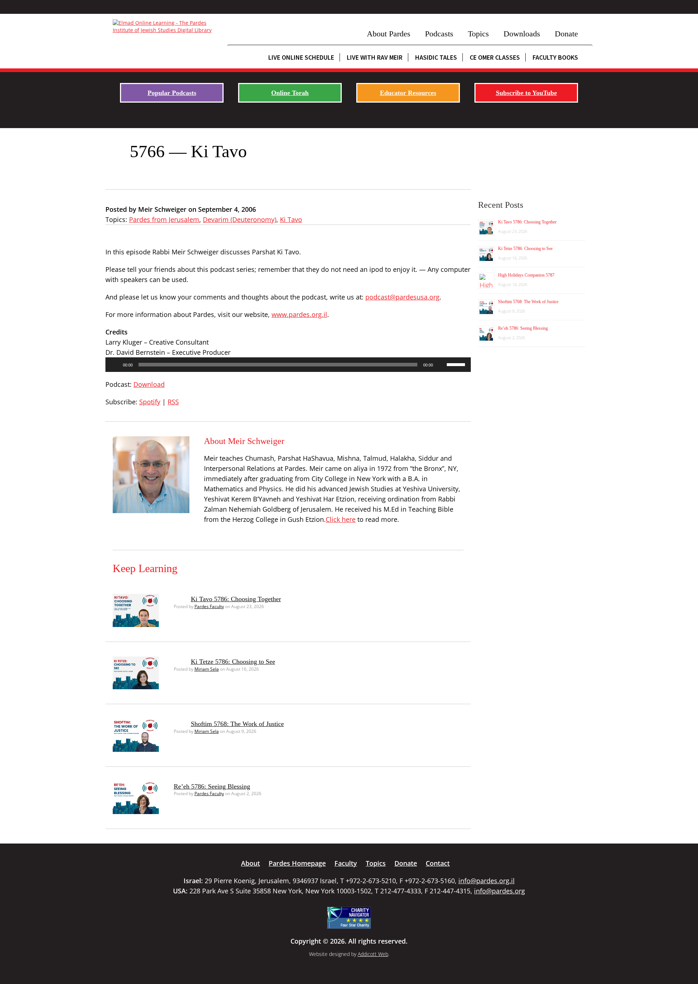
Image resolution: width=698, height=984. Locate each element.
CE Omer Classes (495, 57)
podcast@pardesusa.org (402, 297)
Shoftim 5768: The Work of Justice (237, 723)
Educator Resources (408, 92)
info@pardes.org (499, 890)
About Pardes (388, 33)
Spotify (149, 401)
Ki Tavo (291, 219)
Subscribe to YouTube (526, 92)
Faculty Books (555, 57)
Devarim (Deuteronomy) (239, 219)
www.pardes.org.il (299, 314)
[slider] (457, 363)
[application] (288, 364)
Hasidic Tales (436, 57)
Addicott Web (373, 954)
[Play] (115, 364)
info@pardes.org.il (486, 880)
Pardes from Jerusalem (164, 219)
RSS (173, 401)
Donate (566, 33)
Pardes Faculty (209, 606)
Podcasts (439, 33)
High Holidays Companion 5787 (526, 275)
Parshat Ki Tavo (275, 251)
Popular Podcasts (172, 92)
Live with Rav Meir (374, 57)
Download (149, 384)
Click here (341, 519)
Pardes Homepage (297, 863)
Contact (438, 863)
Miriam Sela (206, 669)
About (250, 863)
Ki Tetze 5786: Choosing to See (233, 661)
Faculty (345, 863)
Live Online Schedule (301, 57)
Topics (478, 33)
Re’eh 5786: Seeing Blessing (212, 786)
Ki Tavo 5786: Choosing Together (236, 599)
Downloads (522, 33)
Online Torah (290, 92)
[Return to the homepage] (166, 26)
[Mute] (441, 364)
